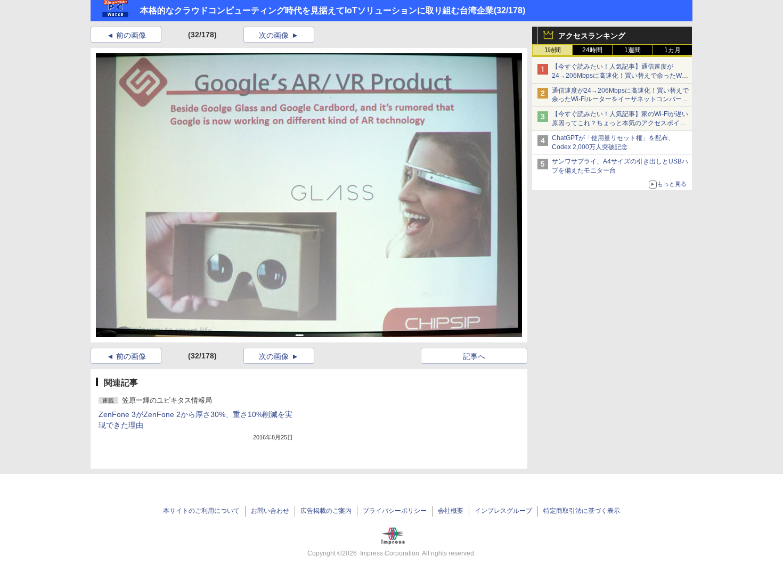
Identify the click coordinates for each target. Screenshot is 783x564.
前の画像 (131, 35)
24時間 (592, 50)
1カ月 (672, 50)
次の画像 (274, 35)
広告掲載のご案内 (326, 510)
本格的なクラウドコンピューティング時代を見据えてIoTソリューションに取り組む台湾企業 (317, 10)
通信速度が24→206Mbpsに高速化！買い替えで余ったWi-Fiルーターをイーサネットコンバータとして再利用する (620, 99)
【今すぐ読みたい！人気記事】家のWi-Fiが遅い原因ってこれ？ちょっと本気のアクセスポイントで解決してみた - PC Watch (620, 123)
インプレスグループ (503, 510)
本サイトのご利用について (201, 510)
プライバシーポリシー (395, 510)
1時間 (552, 50)
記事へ (474, 356)
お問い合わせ (270, 510)
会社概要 (450, 510)
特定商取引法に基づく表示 (581, 510)
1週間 (632, 50)
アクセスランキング (591, 35)
